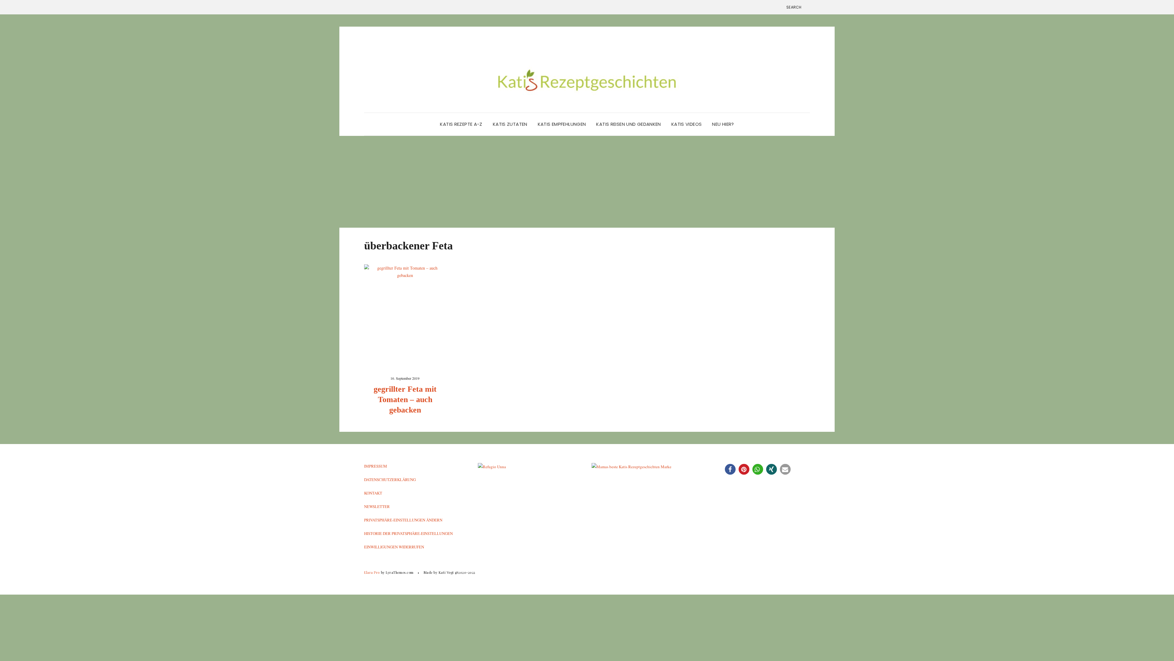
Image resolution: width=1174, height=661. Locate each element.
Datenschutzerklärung (390, 479)
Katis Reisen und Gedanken (628, 124)
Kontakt (373, 493)
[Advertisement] (587, 182)
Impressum (375, 466)
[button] (730, 469)
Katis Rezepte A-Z (461, 124)
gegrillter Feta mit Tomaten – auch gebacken (405, 399)
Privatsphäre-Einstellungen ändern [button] (403, 520)
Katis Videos (686, 124)
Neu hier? (723, 124)
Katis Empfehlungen (562, 124)
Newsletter (377, 506)
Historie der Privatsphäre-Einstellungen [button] (408, 533)
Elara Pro (372, 572)
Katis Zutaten (510, 124)
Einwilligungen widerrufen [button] (394, 547)
